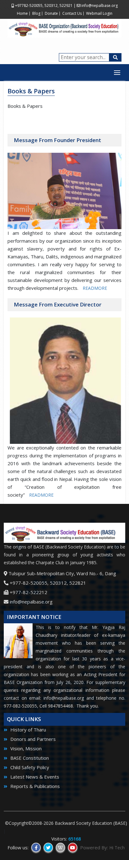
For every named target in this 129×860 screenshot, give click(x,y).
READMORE (95, 288)
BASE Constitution (29, 758)
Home (22, 13)
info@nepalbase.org (99, 5)
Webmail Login (99, 13)
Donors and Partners (32, 739)
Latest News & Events (34, 777)
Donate (51, 13)
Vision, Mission (25, 748)
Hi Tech (117, 848)
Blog (36, 13)
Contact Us (72, 13)
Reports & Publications (34, 786)
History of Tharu (27, 729)
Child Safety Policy (29, 767)
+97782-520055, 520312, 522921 (43, 5)
